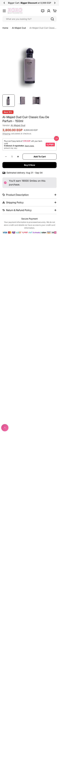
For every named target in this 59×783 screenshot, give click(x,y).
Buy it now (29, 165)
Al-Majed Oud (19, 28)
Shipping (6, 133)
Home (5, 28)
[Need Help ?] (42, 11)
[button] (4, 3)
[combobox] (29, 19)
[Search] (52, 19)
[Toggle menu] (4, 11)
